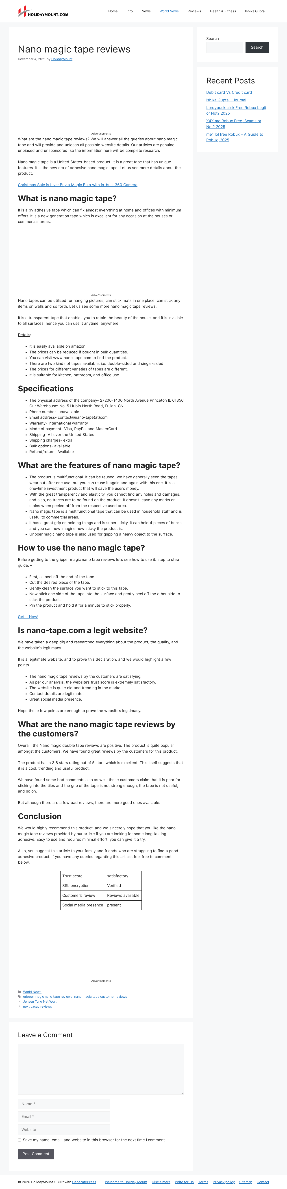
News (146, 11)
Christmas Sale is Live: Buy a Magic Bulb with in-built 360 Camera (77, 185)
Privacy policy (224, 1182)
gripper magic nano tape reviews (47, 996)
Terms (203, 1182)
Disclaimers (161, 1182)
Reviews (194, 11)
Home (113, 11)
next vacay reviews (37, 1006)
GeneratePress (84, 1182)
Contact (263, 1182)
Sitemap (245, 1182)
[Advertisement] (101, 100)
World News (169, 11)
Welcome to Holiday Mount (126, 1182)
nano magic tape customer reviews (100, 996)
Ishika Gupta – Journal (226, 100)
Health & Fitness (223, 11)
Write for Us (184, 1182)
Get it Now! (28, 616)
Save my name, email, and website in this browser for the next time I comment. (94, 1140)
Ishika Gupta (255, 11)
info (130, 11)
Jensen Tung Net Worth (41, 1001)
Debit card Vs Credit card (229, 92)
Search (212, 38)
